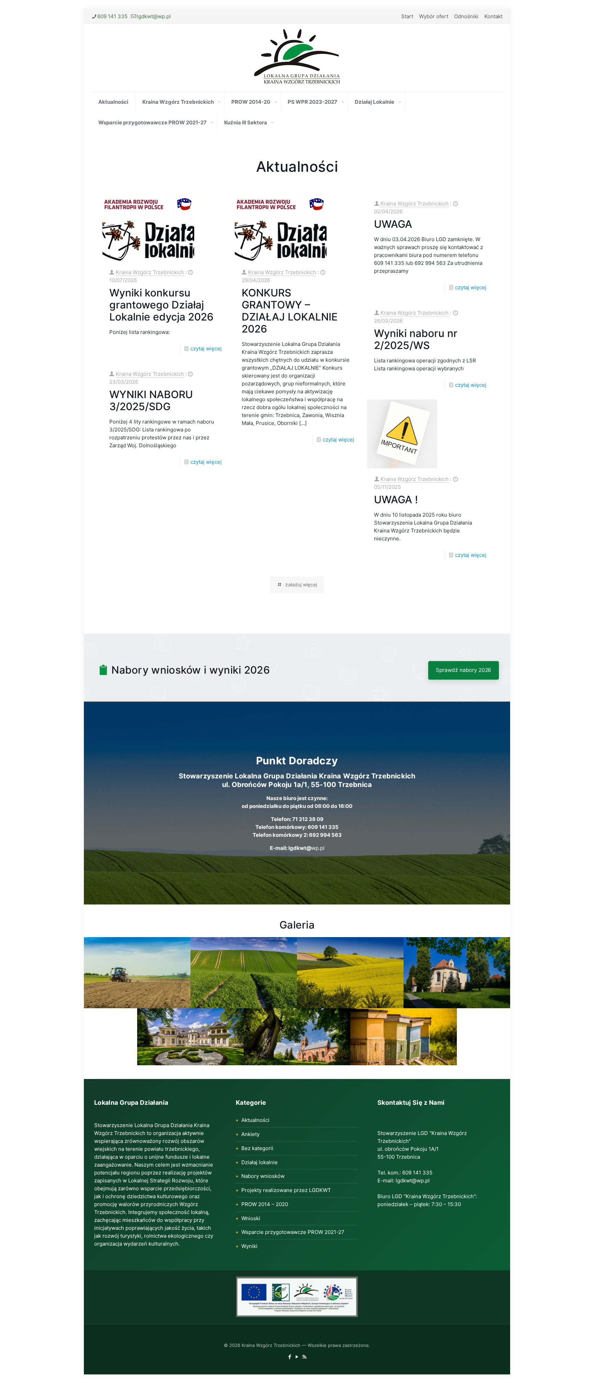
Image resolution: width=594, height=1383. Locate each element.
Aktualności (297, 166)
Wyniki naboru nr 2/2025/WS (416, 339)
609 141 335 (112, 16)
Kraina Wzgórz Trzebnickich (150, 272)
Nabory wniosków (263, 1176)
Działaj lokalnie (259, 1162)
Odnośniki (466, 16)
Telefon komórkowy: (281, 827)
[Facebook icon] (290, 1356)
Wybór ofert (433, 16)
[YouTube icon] (297, 1356)
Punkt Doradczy (297, 760)
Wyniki (249, 1246)
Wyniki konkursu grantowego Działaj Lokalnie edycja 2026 (161, 304)
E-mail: (279, 848)
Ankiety (250, 1134)
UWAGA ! (396, 499)
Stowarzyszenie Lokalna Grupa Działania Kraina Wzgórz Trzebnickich (297, 776)
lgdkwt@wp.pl (154, 16)
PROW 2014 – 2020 (264, 1204)
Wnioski (250, 1218)
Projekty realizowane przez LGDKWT (286, 1190)
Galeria (297, 925)
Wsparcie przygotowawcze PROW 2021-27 (292, 1232)
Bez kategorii (257, 1148)
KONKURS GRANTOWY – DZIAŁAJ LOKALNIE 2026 (290, 310)
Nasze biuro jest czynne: (297, 798)
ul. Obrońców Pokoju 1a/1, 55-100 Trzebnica (297, 784)
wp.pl (306, 848)
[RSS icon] (304, 1356)
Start (407, 16)
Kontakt (493, 16)
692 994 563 (325, 835)
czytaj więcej (206, 348)
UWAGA (393, 224)
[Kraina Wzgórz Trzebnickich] (297, 57)
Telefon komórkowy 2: (281, 835)
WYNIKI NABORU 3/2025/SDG (151, 400)
